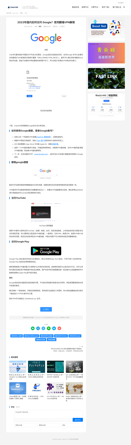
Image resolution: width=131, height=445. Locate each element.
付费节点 (94, 7)
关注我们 (121, 3)
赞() (62, 26)
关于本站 (70, 439)
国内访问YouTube (61, 336)
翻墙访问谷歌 (40, 339)
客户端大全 (117, 7)
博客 (21, 13)
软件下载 (105, 7)
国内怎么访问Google (31, 336)
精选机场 (75, 7)
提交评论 (78, 420)
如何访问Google (75, 336)
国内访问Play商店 (46, 336)
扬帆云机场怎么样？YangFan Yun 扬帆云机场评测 (17, 377)
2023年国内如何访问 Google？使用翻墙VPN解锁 (46, 22)
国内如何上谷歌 (17, 336)
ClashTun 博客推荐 (43, 137)
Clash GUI (13, 7)
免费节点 (85, 7)
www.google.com (41, 154)
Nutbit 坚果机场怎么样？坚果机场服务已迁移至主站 (74, 398)
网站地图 (75, 439)
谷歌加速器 (51, 339)
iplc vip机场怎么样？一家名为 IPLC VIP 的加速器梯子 (74, 377)
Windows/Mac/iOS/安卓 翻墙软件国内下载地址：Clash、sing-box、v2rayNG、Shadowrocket (67, 350)
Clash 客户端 (41, 140)
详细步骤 (55, 144)
